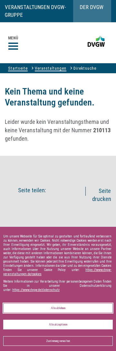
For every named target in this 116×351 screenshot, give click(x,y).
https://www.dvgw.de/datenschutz (36, 290)
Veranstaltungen (50, 68)
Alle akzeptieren (58, 324)
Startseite (18, 68)
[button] (68, 167)
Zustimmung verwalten (58, 341)
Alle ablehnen (58, 308)
